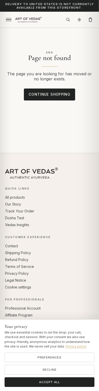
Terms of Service (19, 266)
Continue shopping (49, 94)
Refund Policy (16, 259)
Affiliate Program (18, 315)
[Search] (68, 19)
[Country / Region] (79, 19)
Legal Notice (15, 280)
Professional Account (23, 308)
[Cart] (90, 19)
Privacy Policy (17, 273)
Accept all (49, 382)
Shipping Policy (18, 253)
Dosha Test (14, 218)
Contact (11, 246)
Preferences (49, 357)
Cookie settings (18, 287)
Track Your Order (19, 211)
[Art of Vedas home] (38, 19)
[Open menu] (8, 19)
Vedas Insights (17, 225)
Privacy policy (75, 346)
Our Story (13, 204)
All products (15, 197)
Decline (50, 369)
